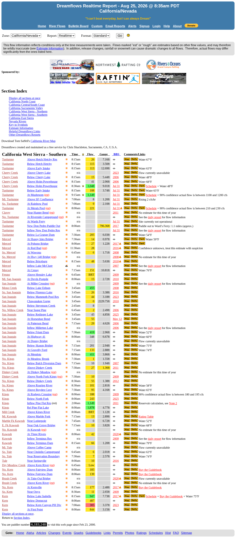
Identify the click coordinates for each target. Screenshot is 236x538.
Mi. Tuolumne (10, 199)
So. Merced (8, 252)
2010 (116, 279)
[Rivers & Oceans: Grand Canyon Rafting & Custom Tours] (164, 69)
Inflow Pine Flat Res (39, 403)
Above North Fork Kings (42, 376)
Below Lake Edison (38, 287)
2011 (116, 212)
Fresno (6, 274)
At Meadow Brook (38, 358)
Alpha (30, 532)
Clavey (6, 212)
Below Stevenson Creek (41, 305)
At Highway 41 (36, 336)
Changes (54, 532)
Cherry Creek (10, 172)
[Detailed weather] (66, 159)
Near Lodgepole (36, 420)
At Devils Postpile (37, 279)
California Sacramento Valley (26, 108)
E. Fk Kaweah (10, 425)
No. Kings (8, 358)
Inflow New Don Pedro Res (43, 230)
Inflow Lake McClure (40, 265)
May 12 (117, 319)
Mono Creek (9, 287)
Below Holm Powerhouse (42, 186)
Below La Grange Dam (41, 234)
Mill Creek (8, 412)
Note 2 (173, 403)
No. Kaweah (9, 429)
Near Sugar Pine (36, 310)
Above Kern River (38, 465)
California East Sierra (21, 118)
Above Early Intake (38, 168)
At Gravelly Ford (37, 350)
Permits (118, 532)
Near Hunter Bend (38, 212)
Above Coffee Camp (39, 447)
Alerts (132, 26)
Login (156, 26)
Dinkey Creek (10, 372)
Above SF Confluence (40, 199)
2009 (116, 274)
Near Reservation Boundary (43, 456)
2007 (116, 265)
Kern (5, 496)
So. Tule (7, 451)
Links (107, 532)
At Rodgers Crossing (39, 394)
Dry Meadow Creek (13, 465)
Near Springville (36, 460)
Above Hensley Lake (39, 274)
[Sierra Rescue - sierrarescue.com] (72, 69)
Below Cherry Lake (38, 177)
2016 (116, 248)
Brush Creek (9, 478)
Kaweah (7, 434)
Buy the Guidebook (150, 469)
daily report (154, 217)
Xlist (168, 532)
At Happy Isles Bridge (40, 239)
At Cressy (33, 270)
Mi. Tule (7, 447)
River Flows (57, 26)
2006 (116, 177)
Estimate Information (50, 48)
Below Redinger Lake (40, 314)
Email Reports (115, 26)
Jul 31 (116, 186)
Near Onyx (33, 491)
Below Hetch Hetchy (39, 163)
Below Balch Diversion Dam (44, 363)
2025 (116, 314)
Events (67, 532)
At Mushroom (35, 194)
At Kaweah (34, 429)
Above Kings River (38, 412)
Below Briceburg (37, 261)
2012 (116, 381)
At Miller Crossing (38, 283)
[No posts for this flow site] (113, 159)
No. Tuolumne (10, 217)
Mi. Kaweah (9, 416)
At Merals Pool (36, 208)
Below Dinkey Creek (39, 381)
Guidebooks (93, 532)
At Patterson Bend (37, 323)
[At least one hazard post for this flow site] (121, 208)
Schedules (156, 532)
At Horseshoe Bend (38, 319)
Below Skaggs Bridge (40, 345)
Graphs (78, 532)
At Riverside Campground (42, 217)
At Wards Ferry (36, 221)
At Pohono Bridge (37, 243)
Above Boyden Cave (39, 389)
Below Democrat (37, 500)
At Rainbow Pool (37, 203)
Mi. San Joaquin (11, 279)
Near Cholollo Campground (43, 451)
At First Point (35, 509)
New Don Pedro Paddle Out (43, 225)
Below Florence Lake (39, 292)
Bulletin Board (78, 26)
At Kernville (34, 487)
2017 (116, 225)
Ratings (141, 532)
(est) (46, 194)
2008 (116, 252)
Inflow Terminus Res (39, 438)
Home (42, 26)
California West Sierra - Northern (28, 111)
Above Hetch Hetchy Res (42, 159)
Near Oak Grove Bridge (41, 425)
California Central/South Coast (27, 104)
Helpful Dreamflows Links (24, 131)
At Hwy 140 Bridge (39, 256)
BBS (116, 154)
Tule (4, 460)
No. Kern (7, 469)
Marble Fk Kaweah (13, 420)
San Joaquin (9, 283)
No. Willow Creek (12, 310)
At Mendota (34, 354)
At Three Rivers (36, 434)
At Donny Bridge (37, 341)
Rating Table (146, 416)
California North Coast (22, 101)
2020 (116, 434)
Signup (144, 26)
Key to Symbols (18, 124)
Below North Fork (38, 398)
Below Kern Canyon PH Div (44, 505)
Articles (41, 532)
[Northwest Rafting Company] (118, 69)
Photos (129, 532)
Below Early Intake (38, 190)
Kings (5, 394)
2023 (116, 172)
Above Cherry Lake (39, 172)
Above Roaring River (39, 385)
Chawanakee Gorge (38, 301)
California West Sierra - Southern (28, 114)
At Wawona (34, 252)
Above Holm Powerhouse (42, 181)
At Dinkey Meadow (39, 372)
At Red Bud (34, 248)
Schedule (151, 186)
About (177, 26)
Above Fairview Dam (40, 469)
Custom (97, 26)
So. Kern (7, 491)
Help (167, 26)
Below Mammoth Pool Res (43, 296)
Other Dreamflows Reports (24, 134)
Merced (6, 239)
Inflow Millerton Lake (40, 327)
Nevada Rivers (17, 121)
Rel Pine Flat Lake (38, 407)
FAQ (176, 532)
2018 (116, 261)
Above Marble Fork (38, 416)
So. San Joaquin (11, 292)
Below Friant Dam (38, 332)
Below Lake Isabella (39, 496)
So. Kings (8, 385)
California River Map (43, 141)
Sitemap (186, 532)
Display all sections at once (24, 98)
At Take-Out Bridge (39, 478)
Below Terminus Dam (40, 443)
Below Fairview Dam (39, 474)
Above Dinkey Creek (39, 367)
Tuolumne (8, 159)
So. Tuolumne (10, 203)
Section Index (22, 517)
